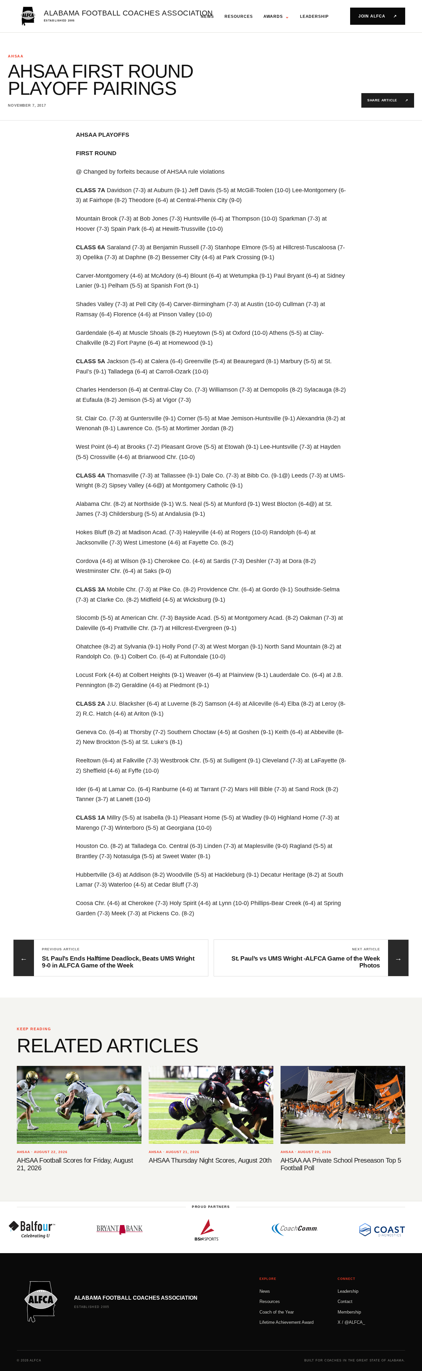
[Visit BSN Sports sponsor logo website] (185, 1229)
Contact (345, 1301)
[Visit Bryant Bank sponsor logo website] (98, 1229)
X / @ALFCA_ (351, 1322)
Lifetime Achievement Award (286, 1322)
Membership (349, 1312)
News (207, 16)
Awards (276, 16)
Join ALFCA (377, 16)
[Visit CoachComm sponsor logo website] (273, 1229)
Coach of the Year (276, 1312)
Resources (239, 16)
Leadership (314, 16)
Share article (387, 100)
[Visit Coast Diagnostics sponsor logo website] (360, 1229)
